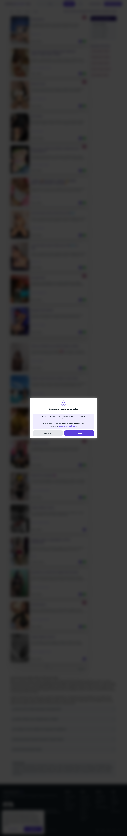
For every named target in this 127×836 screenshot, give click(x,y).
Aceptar (79, 433)
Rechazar (47, 433)
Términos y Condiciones (67, 426)
